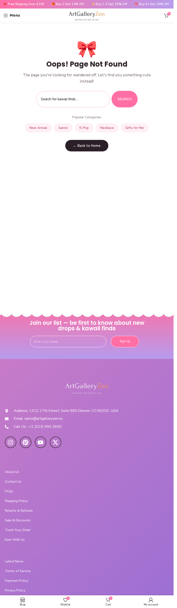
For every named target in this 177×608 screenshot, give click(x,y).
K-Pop (84, 128)
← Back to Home (86, 145)
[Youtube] (40, 442)
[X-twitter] (55, 442)
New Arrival (38, 128)
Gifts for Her (134, 128)
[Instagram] (10, 442)
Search (125, 99)
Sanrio (63, 128)
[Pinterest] (25, 442)
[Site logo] (87, 15)
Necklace (107, 128)
